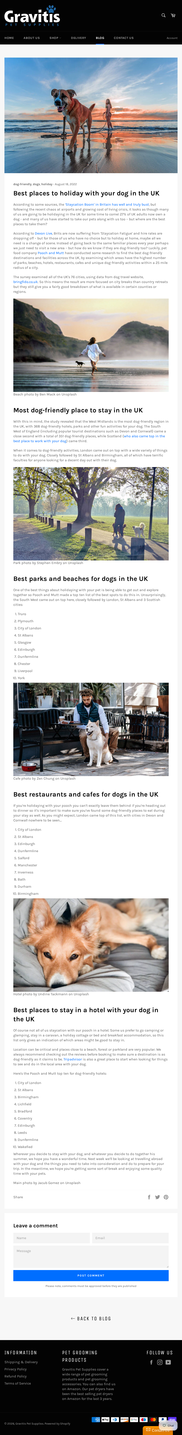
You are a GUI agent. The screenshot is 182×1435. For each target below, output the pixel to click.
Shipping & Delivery (21, 1362)
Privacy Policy (15, 1369)
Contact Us (124, 38)
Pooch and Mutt (51, 253)
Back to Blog (93, 1318)
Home (9, 38)
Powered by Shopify (57, 1423)
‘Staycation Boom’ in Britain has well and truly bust (107, 204)
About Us (32, 38)
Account (172, 38)
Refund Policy (15, 1376)
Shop (54, 38)
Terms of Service (17, 1383)
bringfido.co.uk (25, 282)
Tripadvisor (72, 1059)
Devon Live (43, 233)
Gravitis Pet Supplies (30, 1423)
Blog (100, 38)
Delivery (78, 38)
